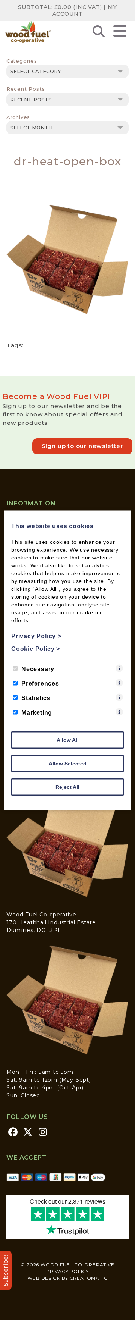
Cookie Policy (35, 648)
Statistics (36, 698)
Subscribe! (5, 1270)
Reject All (68, 787)
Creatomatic (89, 1278)
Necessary (37, 668)
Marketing (36, 712)
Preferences (40, 683)
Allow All (68, 740)
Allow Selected (68, 763)
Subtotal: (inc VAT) (60, 7)
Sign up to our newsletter (82, 445)
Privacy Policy (67, 1271)
